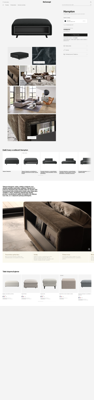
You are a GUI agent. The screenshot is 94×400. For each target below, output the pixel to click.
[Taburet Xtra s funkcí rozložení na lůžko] (68, 283)
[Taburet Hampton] (12, 161)
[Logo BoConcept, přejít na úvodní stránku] (47, 2)
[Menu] (3, 5)
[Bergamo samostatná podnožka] (12, 283)
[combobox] (76, 5)
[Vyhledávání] (91, 5)
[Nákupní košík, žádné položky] (91, 2)
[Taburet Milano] (31, 283)
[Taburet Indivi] (49, 283)
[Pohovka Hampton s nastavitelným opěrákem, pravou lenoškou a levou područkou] (49, 161)
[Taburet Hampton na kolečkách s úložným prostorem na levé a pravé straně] (31, 161)
